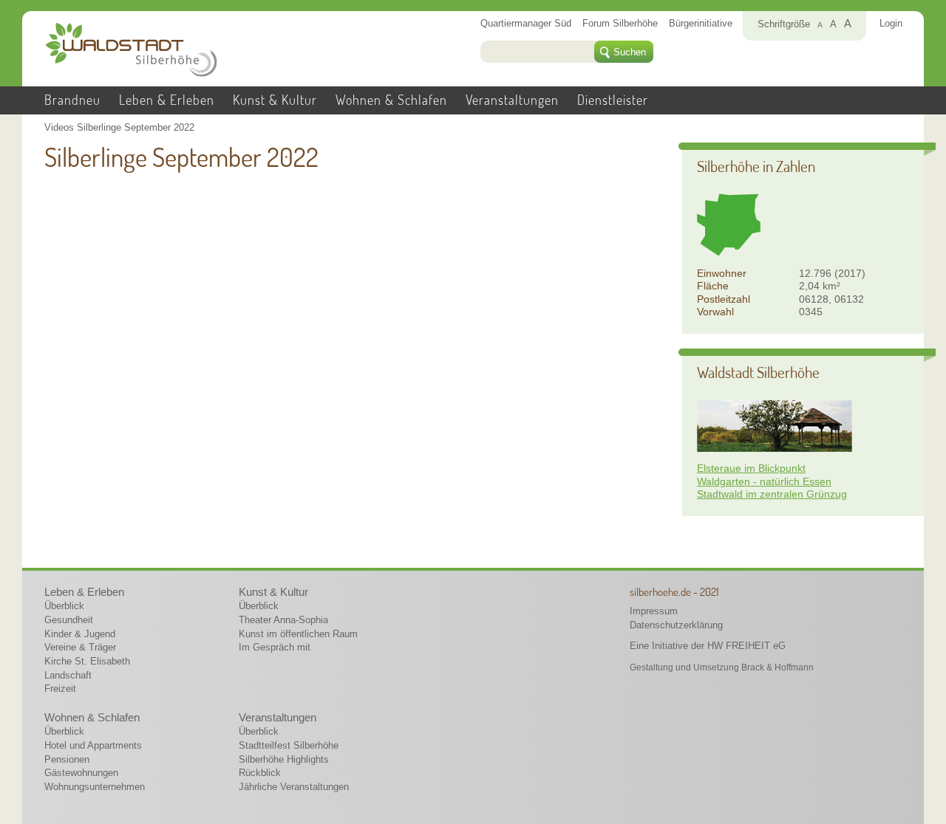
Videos (59, 128)
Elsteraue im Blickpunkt (751, 468)
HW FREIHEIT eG (746, 645)
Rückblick (260, 772)
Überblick (64, 605)
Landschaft (68, 675)
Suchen (629, 52)
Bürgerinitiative (700, 23)
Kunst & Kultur (275, 100)
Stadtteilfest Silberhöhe (288, 745)
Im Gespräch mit (274, 647)
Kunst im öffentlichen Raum (298, 633)
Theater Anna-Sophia (283, 619)
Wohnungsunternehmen (94, 786)
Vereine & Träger (80, 647)
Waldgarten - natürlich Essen (764, 481)
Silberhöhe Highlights (284, 759)
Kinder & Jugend (79, 633)
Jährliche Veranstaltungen (294, 786)
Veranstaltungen (512, 100)
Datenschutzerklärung (676, 625)
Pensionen (66, 759)
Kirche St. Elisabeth (87, 661)
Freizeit (60, 688)
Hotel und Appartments (93, 745)
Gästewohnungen (81, 772)
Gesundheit (68, 619)
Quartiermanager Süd (525, 23)
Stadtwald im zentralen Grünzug (772, 494)
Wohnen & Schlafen (391, 100)
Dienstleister (612, 100)
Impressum (654, 611)
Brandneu (72, 100)
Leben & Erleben (166, 100)
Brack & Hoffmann (777, 667)
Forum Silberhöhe (620, 23)
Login (890, 23)
